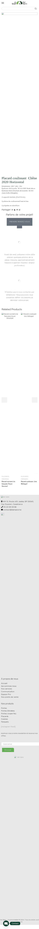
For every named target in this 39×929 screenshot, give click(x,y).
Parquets (5, 722)
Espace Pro (6, 694)
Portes (4, 708)
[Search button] (35, 8)
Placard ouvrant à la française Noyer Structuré (8, 484)
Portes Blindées (8, 711)
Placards (4, 716)
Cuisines (4, 719)
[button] (19, 222)
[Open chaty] (6, 923)
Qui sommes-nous (8, 686)
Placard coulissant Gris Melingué (29, 483)
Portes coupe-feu (8, 713)
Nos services (6, 689)
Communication (7, 691)
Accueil (4, 683)
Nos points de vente (9, 697)
